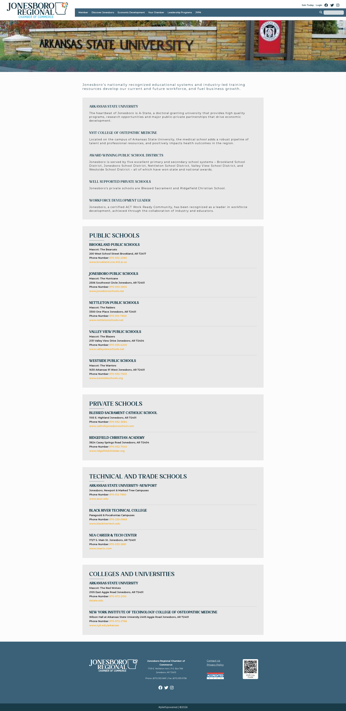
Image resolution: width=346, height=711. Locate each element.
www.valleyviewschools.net (107, 349)
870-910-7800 (118, 315)
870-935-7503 (118, 374)
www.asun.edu (98, 498)
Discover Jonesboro (103, 12)
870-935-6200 (118, 344)
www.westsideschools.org (106, 378)
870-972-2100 (117, 596)
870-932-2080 (118, 257)
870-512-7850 (117, 494)
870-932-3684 (118, 421)
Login (319, 5)
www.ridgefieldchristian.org (107, 450)
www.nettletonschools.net (106, 320)
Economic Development (131, 12)
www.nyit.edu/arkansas (104, 625)
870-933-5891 (117, 544)
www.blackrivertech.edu (104, 523)
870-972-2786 (118, 621)
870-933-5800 (118, 286)
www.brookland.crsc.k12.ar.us (108, 262)
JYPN (198, 12)
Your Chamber (156, 12)
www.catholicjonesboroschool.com (111, 426)
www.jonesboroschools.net (107, 291)
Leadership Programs (180, 12)
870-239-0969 (118, 519)
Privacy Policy (215, 664)
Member (83, 12)
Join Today (308, 5)
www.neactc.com (100, 548)
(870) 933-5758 (179, 678)
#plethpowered (167, 707)
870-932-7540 (118, 446)
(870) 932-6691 (160, 678)
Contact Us (213, 660)
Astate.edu (96, 600)
